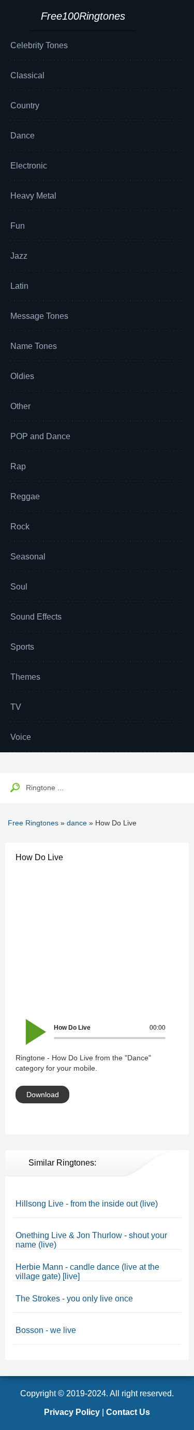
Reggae (25, 496)
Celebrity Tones (39, 45)
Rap (18, 466)
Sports (22, 646)
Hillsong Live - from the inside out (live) (87, 1203)
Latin (19, 286)
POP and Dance (40, 436)
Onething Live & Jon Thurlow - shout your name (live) (91, 1240)
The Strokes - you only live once (74, 1298)
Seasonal (28, 556)
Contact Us (128, 1412)
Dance (22, 135)
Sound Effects (36, 616)
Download (42, 1094)
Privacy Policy (72, 1412)
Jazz (18, 255)
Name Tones (33, 346)
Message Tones (39, 316)
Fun (17, 225)
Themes (25, 676)
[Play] (30, 1025)
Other (20, 406)
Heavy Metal (33, 195)
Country (24, 105)
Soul (18, 586)
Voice (20, 737)
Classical (27, 75)
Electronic (28, 165)
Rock (19, 526)
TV (15, 707)
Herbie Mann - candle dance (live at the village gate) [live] (87, 1272)
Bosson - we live (46, 1330)
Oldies (22, 376)
